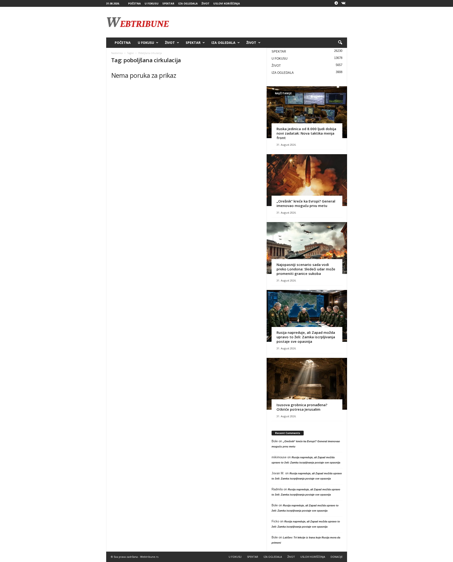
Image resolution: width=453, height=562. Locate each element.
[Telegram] (336, 3)
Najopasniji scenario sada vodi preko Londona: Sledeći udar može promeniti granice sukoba (306, 269)
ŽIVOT (205, 3)
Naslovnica (117, 53)
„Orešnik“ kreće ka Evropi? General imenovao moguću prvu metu (306, 203)
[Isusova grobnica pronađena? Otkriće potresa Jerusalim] (307, 384)
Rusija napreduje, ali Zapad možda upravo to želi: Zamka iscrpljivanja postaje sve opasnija (306, 337)
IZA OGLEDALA (188, 3)
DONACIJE (337, 556)
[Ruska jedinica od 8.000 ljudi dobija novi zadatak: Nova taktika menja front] (307, 112)
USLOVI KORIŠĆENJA (226, 3)
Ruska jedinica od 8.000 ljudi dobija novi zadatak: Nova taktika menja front (306, 133)
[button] (340, 42)
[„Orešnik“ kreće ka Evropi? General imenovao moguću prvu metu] (307, 180)
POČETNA (134, 3)
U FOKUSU (152, 3)
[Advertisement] (261, 22)
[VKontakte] (343, 3)
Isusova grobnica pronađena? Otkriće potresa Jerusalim (302, 407)
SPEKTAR (168, 3)
